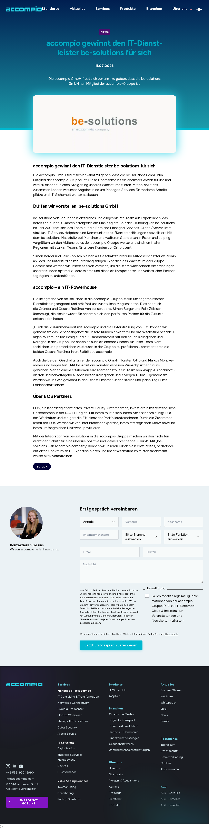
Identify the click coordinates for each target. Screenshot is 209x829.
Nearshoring (66, 793)
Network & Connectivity (73, 703)
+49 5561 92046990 (20, 772)
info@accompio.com (90, 622)
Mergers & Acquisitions (124, 780)
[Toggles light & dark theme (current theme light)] (199, 9)
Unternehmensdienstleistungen (129, 750)
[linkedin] (14, 766)
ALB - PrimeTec (170, 769)
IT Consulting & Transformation (78, 696)
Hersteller (115, 799)
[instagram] (8, 766)
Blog (164, 708)
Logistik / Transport (122, 720)
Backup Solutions (69, 799)
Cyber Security (67, 727)
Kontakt (114, 805)
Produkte (128, 8)
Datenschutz (171, 634)
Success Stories (171, 690)
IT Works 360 (117, 690)
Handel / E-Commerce (123, 732)
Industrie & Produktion (123, 726)
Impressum (168, 745)
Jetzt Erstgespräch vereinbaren (111, 645)
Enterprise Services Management (70, 757)
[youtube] (21, 766)
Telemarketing (67, 787)
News (164, 715)
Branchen (154, 8)
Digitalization (66, 748)
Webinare (167, 696)
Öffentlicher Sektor (121, 714)
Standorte (50, 8)
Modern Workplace (70, 715)
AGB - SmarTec (170, 805)
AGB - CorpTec (170, 793)
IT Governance (67, 772)
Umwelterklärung (172, 757)
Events (165, 721)
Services (103, 8)
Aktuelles (77, 8)
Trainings (115, 793)
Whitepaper (168, 702)
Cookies (166, 763)
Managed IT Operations (73, 721)
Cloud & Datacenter (70, 709)
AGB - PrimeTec (170, 799)
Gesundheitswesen (121, 744)
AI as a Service (67, 733)
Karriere (114, 786)
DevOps (63, 766)
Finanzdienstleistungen (124, 738)
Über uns (179, 8)
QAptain (114, 696)
